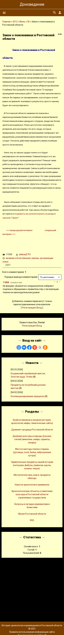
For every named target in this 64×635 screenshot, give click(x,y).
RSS (32, 520)
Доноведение (32, 4)
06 (28, 21)
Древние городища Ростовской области (32, 429)
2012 (15, 21)
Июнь (22, 21)
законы (35, 258)
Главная (6, 21)
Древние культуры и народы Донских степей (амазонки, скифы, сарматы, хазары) (32, 439)
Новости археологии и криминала (32, 484)
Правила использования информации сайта (32, 632)
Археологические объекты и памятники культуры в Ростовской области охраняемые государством (32, 494)
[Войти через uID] (18, 347)
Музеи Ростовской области (32, 514)
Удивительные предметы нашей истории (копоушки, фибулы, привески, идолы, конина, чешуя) (32, 465)
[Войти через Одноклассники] (45, 347)
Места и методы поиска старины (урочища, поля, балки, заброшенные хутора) (32, 452)
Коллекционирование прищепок (27, 396)
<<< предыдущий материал (19, 230)
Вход (39, 307)
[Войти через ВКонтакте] (24, 347)
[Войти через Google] (40, 347)
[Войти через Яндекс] (34, 347)
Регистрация (28, 307)
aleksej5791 (25, 254)
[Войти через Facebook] (29, 347)
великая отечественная (18, 258)
